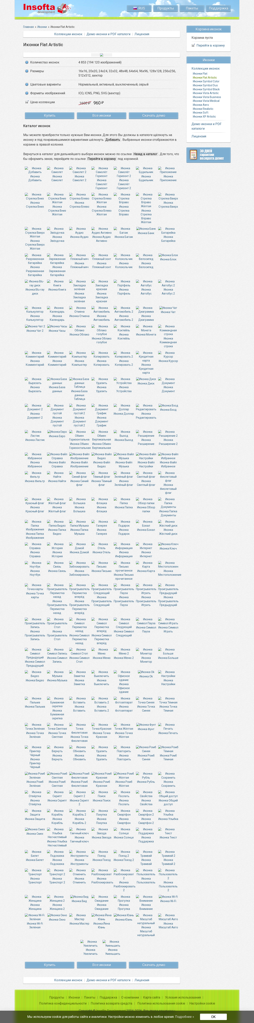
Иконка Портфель (123, 291)
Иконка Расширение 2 (168, 441)
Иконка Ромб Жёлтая (123, 783)
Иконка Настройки (168, 682)
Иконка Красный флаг (35, 509)
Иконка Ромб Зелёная (35, 783)
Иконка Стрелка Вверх (168, 204)
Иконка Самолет (57, 178)
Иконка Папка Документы (168, 513)
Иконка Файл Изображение (79, 464)
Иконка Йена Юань (101, 925)
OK (213, 1017)
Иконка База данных (57, 389)
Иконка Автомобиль (101, 317)
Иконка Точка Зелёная (35, 734)
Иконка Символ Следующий (124, 633)
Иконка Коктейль (124, 336)
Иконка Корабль (57, 820)
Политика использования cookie (161, 1003)
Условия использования (183, 997)
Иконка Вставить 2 (101, 708)
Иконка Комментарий (35, 362)
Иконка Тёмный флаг (101, 482)
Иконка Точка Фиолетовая (79, 738)
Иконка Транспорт (35, 880)
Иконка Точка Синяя (146, 708)
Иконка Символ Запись (57, 659)
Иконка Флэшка (101, 509)
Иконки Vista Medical (206, 101)
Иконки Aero (201, 104)
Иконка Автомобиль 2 (123, 317)
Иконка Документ (168, 389)
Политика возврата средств (111, 1003)
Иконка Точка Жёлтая (124, 734)
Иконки (74, 997)
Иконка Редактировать (146, 415)
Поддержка (218, 8)
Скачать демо (153, 115)
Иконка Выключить (101, 682)
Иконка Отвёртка (35, 802)
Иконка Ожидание (102, 906)
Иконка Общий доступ (168, 802)
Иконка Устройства (124, 389)
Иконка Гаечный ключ (79, 839)
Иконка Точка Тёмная (168, 708)
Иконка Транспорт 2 (57, 880)
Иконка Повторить (124, 757)
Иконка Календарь (57, 317)
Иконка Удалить (101, 389)
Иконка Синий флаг (79, 482)
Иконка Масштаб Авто (168, 925)
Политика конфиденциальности (63, 1003)
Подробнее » (184, 1017)
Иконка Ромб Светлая (57, 783)
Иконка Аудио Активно (101, 238)
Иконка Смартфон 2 (146, 820)
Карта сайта (151, 997)
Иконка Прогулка (124, 906)
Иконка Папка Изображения (35, 535)
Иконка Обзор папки (146, 509)
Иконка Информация (124, 554)
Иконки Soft (200, 112)
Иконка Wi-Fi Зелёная (35, 925)
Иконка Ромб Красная (101, 783)
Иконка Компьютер (79, 362)
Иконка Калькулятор (34, 317)
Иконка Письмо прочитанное (124, 576)
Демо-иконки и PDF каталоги (108, 34)
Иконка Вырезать (35, 389)
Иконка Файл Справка (57, 464)
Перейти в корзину (210, 46)
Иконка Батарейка (168, 238)
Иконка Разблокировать (102, 880)
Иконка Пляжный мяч (79, 265)
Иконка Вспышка (79, 509)
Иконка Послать (123, 802)
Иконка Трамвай (146, 861)
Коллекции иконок (68, 34)
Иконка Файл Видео (101, 464)
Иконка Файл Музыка (123, 464)
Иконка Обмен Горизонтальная (80, 445)
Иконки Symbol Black (206, 89)
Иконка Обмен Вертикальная (101, 445)
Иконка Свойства (146, 802)
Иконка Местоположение (169, 572)
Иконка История (57, 554)
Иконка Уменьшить (112, 951)
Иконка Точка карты (35, 595)
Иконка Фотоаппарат (124, 708)
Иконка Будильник (146, 178)
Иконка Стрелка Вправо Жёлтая (146, 216)
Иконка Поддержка (146, 839)
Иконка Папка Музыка (79, 531)
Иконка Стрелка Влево (79, 204)
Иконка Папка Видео (57, 531)
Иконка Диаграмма (146, 317)
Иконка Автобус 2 (168, 291)
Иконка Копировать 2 (124, 362)
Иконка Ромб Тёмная (168, 757)
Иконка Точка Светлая (57, 734)
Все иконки (101, 115)
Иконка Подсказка (57, 861)
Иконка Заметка (79, 682)
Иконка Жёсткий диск (168, 531)
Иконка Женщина (35, 906)
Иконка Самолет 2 (79, 178)
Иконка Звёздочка (57, 238)
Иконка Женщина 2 (57, 906)
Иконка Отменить (79, 880)
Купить (49, 115)
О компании (130, 997)
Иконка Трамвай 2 (168, 861)
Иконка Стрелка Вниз (35, 204)
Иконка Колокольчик (124, 265)
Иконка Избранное (35, 464)
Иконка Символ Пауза (146, 629)
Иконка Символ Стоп (79, 659)
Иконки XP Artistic (204, 116)
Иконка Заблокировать (79, 572)
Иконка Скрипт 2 (79, 802)
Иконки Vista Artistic (206, 93)
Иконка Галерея (101, 531)
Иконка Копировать (102, 362)
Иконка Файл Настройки (146, 464)
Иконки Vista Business (207, 97)
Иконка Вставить (79, 708)
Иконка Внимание (146, 906)
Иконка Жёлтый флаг (57, 509)
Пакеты (192, 8)
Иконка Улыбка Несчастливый (57, 843)
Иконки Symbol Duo (205, 85)
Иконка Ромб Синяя (146, 757)
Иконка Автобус (146, 291)
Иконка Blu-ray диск (35, 291)
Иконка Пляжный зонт (101, 265)
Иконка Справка (34, 554)
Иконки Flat (200, 73)
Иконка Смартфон (124, 820)
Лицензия (142, 34)
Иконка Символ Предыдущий (35, 663)
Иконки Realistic (203, 108)
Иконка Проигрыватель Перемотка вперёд (79, 607)
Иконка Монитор (146, 659)
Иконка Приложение (168, 178)
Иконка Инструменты (79, 861)
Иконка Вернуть (57, 757)
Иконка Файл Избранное (168, 464)
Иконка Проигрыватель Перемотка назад (57, 607)
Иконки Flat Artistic (205, 77)
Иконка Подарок (124, 531)
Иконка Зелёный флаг (123, 482)
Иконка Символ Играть (168, 629)
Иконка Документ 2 (35, 415)
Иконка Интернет (146, 554)
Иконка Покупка (101, 820)
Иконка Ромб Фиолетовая (79, 783)
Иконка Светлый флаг (146, 482)
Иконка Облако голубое (102, 340)
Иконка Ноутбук (35, 572)
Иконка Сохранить (168, 783)
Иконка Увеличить (90, 951)
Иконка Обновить (79, 757)
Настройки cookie (202, 1003)
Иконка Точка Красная (102, 734)
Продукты (165, 8)
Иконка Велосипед (146, 265)
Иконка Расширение (146, 441)
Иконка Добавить (35, 178)
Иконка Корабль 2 (79, 820)
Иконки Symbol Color (206, 81)
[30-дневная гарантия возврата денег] (209, 154)
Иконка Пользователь (146, 880)
